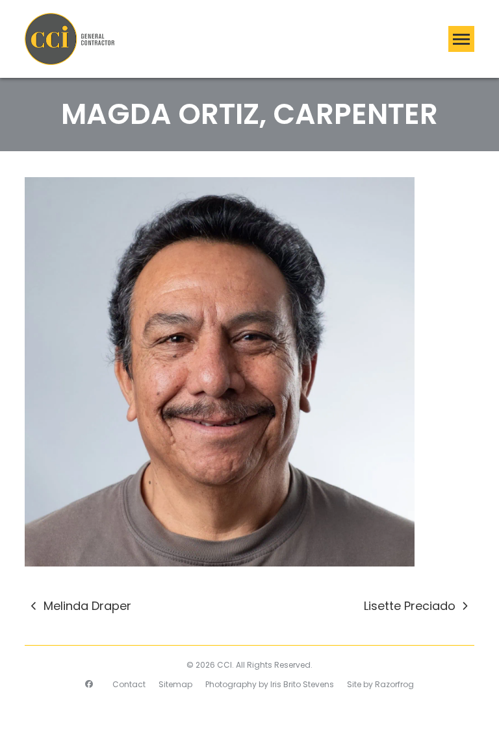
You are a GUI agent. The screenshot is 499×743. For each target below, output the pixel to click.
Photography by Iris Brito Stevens (269, 684)
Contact (129, 684)
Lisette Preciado (409, 607)
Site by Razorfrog (380, 684)
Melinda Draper (81, 607)
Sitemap (175, 684)
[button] (461, 39)
